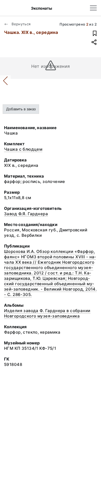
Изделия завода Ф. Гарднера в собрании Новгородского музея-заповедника (47, 313)
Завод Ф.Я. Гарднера (26, 213)
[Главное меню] (93, 8)
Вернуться (21, 24)
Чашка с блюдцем (23, 149)
